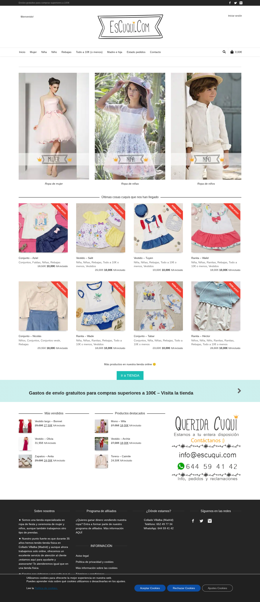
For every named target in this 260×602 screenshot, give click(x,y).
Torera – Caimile (121, 456)
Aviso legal (82, 555)
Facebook (230, 3)
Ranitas (211, 262)
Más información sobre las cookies (96, 567)
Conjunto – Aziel (28, 257)
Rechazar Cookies (184, 588)
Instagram (241, 3)
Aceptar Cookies (150, 588)
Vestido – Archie (120, 438)
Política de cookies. (46, 588)
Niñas (45, 262)
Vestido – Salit (84, 257)
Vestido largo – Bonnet (48, 421)
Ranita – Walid (200, 257)
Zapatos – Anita (44, 456)
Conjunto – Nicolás (30, 336)
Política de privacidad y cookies (94, 561)
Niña (79, 262)
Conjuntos (25, 262)
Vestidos (91, 266)
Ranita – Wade (85, 336)
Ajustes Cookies (217, 588)
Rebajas (55, 262)
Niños (22, 340)
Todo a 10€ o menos (215, 344)
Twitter (235, 3)
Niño (209, 340)
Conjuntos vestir (50, 340)
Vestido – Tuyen (143, 257)
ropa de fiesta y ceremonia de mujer (40, 524)
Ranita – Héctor (200, 336)
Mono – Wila (118, 421)
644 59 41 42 (166, 528)
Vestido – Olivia (44, 438)
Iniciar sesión (235, 15)
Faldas (36, 262)
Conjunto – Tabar (144, 336)
